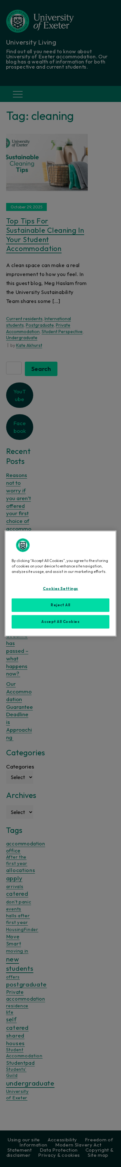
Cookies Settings (60, 588)
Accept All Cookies (60, 621)
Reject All (60, 605)
